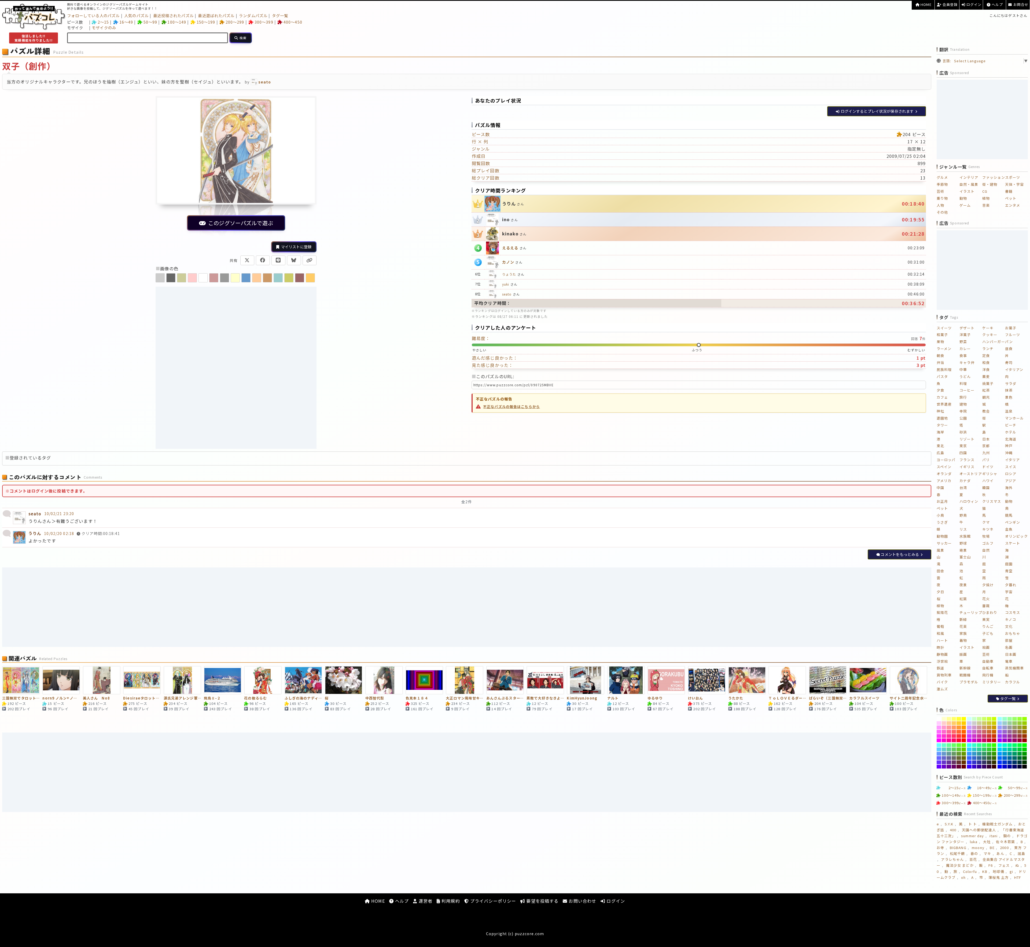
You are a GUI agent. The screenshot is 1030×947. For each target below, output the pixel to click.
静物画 (942, 654)
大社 (987, 841)
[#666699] (949, 758)
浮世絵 (942, 661)
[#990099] (1009, 740)
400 (953, 829)
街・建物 (989, 184)
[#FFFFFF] (939, 719)
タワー (942, 425)
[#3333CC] (974, 762)
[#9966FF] (1000, 732)
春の (974, 853)
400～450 (293, 22)
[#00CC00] (1024, 749)
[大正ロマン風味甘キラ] (464, 680)
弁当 (940, 362)
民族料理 (944, 369)
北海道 (1010, 439)
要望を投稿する (541, 901)
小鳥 (940, 515)
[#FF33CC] (944, 736)
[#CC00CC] (974, 740)
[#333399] (979, 762)
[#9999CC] (1004, 727)
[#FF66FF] (939, 732)
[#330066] (984, 766)
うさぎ (942, 522)
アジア (1010, 480)
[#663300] (964, 762)
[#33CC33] (989, 749)
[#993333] (1019, 736)
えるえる (510, 247)
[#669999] (949, 754)
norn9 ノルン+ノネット (61, 698)
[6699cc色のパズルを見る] (246, 277)
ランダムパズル (253, 15)
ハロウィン (969, 501)
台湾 (963, 487)
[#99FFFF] (1000, 719)
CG (984, 191)
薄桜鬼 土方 (998, 877)
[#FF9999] (949, 727)
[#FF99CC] (944, 727)
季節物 (942, 184)
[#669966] (954, 754)
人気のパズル (136, 15)
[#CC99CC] (974, 727)
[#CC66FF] (969, 732)
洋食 (986, 369)
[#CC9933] (989, 727)
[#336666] (984, 758)
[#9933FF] (1000, 736)
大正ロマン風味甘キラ (464, 698)
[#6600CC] (944, 766)
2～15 (103, 22)
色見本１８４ (417, 698)
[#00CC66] (1014, 749)
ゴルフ (988, 543)
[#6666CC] (944, 758)
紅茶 (986, 390)
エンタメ (1012, 205)
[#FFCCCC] (944, 723)
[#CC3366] (984, 736)
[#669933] (959, 754)
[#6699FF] (939, 754)
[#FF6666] (954, 732)
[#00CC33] (1019, 749)
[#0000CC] (1004, 766)
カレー (965, 348)
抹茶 (1009, 390)
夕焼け (988, 584)
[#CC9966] (984, 727)
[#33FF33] (989, 745)
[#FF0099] (949, 740)
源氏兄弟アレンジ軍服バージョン (182, 698)
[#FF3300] (964, 736)
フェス (1004, 865)
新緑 (963, 619)
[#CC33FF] (969, 736)
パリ (986, 459)
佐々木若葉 (1005, 841)
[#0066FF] (1000, 758)
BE (992, 847)
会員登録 (949, 4)
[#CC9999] (979, 727)
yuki (505, 284)
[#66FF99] (949, 745)
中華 (963, 369)
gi (1011, 871)
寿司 (1009, 362)
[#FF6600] (964, 732)
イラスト (966, 191)
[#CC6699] (979, 732)
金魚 (1009, 529)
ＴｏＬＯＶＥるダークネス (787, 698)
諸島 (1021, 853)
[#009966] (1014, 754)
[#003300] (1024, 762)
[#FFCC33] (959, 723)
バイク (942, 681)
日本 (986, 439)
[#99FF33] (1019, 719)
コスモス (1012, 612)
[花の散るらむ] (263, 680)
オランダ (944, 473)
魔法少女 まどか (960, 865)
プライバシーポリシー (492, 901)
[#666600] (964, 758)
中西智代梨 (374, 698)
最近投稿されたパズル (173, 15)
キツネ (988, 529)
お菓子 (1010, 327)
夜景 (963, 584)
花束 (963, 626)
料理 (963, 383)
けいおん (695, 698)
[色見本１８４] (424, 680)
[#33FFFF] (969, 745)
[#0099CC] (1004, 754)
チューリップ (970, 612)
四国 (963, 452)
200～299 (235, 22)
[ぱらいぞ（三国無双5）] (828, 680)
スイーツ (944, 327)
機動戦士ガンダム (997, 823)
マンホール (1014, 418)
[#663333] (959, 762)
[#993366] (1014, 736)
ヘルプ (997, 4)
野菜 (963, 341)
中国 (940, 487)
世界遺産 (944, 404)
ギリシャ (989, 473)
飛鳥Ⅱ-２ (212, 698)
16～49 (126, 22)
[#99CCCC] (1004, 723)
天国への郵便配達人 (979, 829)
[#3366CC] (974, 758)
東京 (963, 445)
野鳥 (963, 515)
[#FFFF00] (964, 719)
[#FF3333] (959, 736)
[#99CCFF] (1000, 723)
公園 (963, 418)
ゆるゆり (655, 698)
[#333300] (994, 762)
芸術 (940, 191)
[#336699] (979, 758)
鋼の (1007, 835)
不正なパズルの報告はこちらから (511, 406)
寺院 (963, 411)
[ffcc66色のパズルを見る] (310, 277)
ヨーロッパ (946, 459)
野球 (963, 543)
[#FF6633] (959, 732)
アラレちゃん (952, 859)
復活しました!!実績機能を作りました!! (33, 38)
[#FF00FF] (939, 740)
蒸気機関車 (1014, 668)
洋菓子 (965, 334)
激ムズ (942, 688)
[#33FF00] (994, 745)
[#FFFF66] (954, 719)
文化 (1009, 626)
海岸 (940, 432)
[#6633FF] (939, 762)
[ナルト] (626, 680)
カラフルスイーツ (864, 698)
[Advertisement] (236, 327)
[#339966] (984, 754)
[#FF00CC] (944, 740)
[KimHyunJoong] (585, 680)
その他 (942, 212)
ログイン (973, 4)
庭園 (1009, 563)
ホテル (1010, 432)
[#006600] (1024, 758)
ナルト (613, 698)
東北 (940, 445)
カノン (508, 262)
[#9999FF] (1000, 727)
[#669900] (964, 754)
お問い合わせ (581, 901)
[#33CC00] (994, 749)
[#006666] (1014, 758)
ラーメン (944, 348)
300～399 (264, 22)
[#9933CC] (1004, 736)
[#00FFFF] (1000, 745)
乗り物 (942, 198)
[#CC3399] (979, 736)
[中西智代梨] (384, 680)
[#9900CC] (1004, 740)
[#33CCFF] (969, 749)
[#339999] (979, 754)
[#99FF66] (1014, 719)
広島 (940, 452)
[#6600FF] (939, 766)
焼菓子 (988, 383)
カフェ (942, 397)
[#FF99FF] (939, 727)
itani (993, 835)
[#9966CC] (1004, 732)
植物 (986, 198)
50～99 (150, 22)
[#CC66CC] (974, 732)
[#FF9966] (954, 727)
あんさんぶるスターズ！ (505, 698)
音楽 (986, 205)
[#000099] (1009, 766)
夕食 (940, 390)
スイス (1010, 466)
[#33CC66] (984, 749)
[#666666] (954, 758)
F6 (990, 865)
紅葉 (963, 598)
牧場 (986, 536)
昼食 (1009, 348)
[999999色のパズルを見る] (224, 277)
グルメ (942, 177)
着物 (963, 640)
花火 (986, 598)
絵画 (986, 647)
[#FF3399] (949, 736)
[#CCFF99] (979, 719)
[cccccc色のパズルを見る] (160, 277)
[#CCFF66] (984, 719)
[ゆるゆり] (666, 680)
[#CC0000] (994, 740)
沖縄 (1009, 452)
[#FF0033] (959, 740)
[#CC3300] (994, 736)
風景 (940, 550)
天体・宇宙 (1014, 184)
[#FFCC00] (964, 723)
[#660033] (959, 766)
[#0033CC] (1004, 762)
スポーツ (1012, 177)
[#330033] (989, 766)
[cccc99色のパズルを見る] (181, 277)
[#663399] (949, 762)
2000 (1004, 847)
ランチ (988, 348)
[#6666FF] (939, 758)
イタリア (1012, 459)
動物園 (942, 536)
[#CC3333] (989, 736)
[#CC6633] (989, 732)
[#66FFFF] (939, 745)
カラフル (1012, 681)
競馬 (1009, 515)
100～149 (176, 22)
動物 (963, 198)
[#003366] (1014, 762)
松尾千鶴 (957, 853)
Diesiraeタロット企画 (142, 698)
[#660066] (954, 766)
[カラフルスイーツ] (868, 680)
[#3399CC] (974, 754)
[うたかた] (747, 680)
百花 (973, 859)
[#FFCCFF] (939, 723)
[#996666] (1014, 732)
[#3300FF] (969, 766)
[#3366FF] (969, 758)
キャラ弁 (966, 362)
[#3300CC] (974, 766)
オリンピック (1016, 536)
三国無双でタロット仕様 (21, 698)
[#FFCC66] (954, 723)
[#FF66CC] (944, 732)
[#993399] (1009, 736)
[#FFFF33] (959, 719)
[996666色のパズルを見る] (299, 277)
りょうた (509, 274)
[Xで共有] (247, 260)
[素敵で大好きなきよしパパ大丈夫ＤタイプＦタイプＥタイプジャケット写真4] (545, 680)
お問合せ (1020, 4)
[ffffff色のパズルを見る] (203, 277)
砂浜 (963, 432)
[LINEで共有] (278, 260)
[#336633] (989, 758)
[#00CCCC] (1004, 749)
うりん (34, 533)
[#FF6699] (949, 732)
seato (507, 294)
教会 (986, 411)
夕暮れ (1010, 584)
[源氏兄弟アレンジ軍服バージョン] (182, 680)
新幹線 (965, 668)
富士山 (965, 556)
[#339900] (994, 754)
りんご (988, 626)
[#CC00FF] (969, 740)
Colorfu (970, 871)
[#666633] (959, 758)
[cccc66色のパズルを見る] (288, 277)
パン (1009, 341)
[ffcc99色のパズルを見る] (256, 277)
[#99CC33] (1019, 723)
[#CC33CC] (974, 736)
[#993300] (1024, 736)
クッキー (989, 334)
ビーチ (1010, 425)
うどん (965, 376)
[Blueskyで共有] (294, 260)
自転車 (988, 668)
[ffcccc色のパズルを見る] (192, 277)
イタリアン (1014, 369)
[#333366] (984, 762)
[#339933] (989, 754)
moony (978, 847)
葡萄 (940, 626)
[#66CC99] (949, 749)
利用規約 (450, 901)
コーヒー (966, 390)
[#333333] (989, 762)
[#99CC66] (1014, 723)
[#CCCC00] (994, 723)
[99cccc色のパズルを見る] (278, 277)
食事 (963, 355)
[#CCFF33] (989, 719)
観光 (986, 397)
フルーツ (1012, 334)
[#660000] (964, 766)
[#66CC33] (959, 749)
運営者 (424, 901)
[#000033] (1019, 766)
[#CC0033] (989, 740)
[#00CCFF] (1000, 749)
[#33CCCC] (974, 749)
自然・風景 (969, 184)
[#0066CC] (1004, 758)
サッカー (944, 543)
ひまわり (989, 612)
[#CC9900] (994, 727)
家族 (963, 633)
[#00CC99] (1009, 749)
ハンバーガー (993, 341)
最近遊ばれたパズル (216, 15)
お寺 (940, 847)
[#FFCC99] (949, 723)
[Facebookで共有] (263, 260)
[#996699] (1009, 732)
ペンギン (1012, 522)
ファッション (993, 177)
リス (963, 529)
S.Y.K (949, 823)
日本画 (1010, 654)
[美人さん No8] (101, 680)
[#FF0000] (964, 740)
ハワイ (988, 480)
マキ (987, 853)
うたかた (735, 698)
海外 (1009, 487)
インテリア (969, 177)
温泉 (1009, 411)
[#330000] (994, 766)
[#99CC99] (1009, 723)
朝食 (940, 355)
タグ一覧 (280, 15)
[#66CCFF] (939, 749)
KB (984, 871)
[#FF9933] (959, 727)
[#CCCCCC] (974, 723)
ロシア (1010, 473)
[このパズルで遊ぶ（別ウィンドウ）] (236, 166)
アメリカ (944, 480)
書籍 (1009, 191)
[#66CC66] (954, 749)
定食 (986, 355)
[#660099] (949, 766)
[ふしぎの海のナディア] (303, 680)
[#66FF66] (954, 745)
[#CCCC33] (989, 723)
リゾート (966, 439)
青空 (1009, 570)
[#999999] (1009, 727)
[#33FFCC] (974, 745)
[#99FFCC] (1004, 719)
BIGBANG (958, 847)
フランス (966, 459)
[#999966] (1014, 727)
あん (1000, 853)
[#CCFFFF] (969, 719)
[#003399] (1009, 762)
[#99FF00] (1024, 719)
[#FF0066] (954, 740)
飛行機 (988, 675)
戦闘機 (965, 675)
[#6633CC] (944, 762)
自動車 (988, 661)
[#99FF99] (1009, 719)
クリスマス (991, 501)
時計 (940, 647)
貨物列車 (944, 675)
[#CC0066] (984, 740)
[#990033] (1019, 740)
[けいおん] (707, 680)
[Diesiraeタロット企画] (142, 680)
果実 (986, 619)
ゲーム (965, 205)
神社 (940, 411)
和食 (986, 362)
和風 (940, 633)
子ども (988, 633)
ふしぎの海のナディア (303, 698)
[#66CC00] (964, 749)
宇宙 (1009, 591)
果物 (940, 341)
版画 (963, 654)
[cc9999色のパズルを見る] (213, 277)
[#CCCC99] (979, 723)
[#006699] (1009, 758)
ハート (942, 640)
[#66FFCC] (944, 745)
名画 (1009, 647)
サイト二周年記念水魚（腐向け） (908, 698)
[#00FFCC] (1004, 745)
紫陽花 (942, 612)
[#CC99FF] (969, 727)
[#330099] (979, 766)
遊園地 (942, 418)
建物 (963, 404)
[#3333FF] (969, 762)
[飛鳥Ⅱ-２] (222, 680)
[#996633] (1019, 732)
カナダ (965, 480)
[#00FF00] (1024, 745)
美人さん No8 (96, 698)
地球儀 (998, 871)
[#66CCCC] (944, 749)
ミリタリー (991, 681)
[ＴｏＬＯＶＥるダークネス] (787, 680)
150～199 (206, 22)
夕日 (940, 591)
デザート (966, 327)
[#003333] (1019, 762)
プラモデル (969, 681)
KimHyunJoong (582, 698)
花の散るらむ (255, 698)
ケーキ (988, 327)
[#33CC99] (979, 749)
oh (963, 877)
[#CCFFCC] (974, 719)
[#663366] (954, 762)
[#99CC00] (1024, 723)
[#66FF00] (964, 745)
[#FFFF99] (949, 719)
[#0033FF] (1000, 762)
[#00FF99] (1009, 745)
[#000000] (1024, 766)
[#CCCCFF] (969, 723)
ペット (1010, 198)
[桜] (343, 680)
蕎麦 (986, 376)
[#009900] (1024, 754)
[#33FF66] (984, 745)
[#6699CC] (944, 754)
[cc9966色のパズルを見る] (267, 277)
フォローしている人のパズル (93, 15)
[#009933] (1019, 754)
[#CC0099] (979, 740)
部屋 (1009, 640)
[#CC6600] (994, 732)
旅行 (963, 397)
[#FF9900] (964, 727)
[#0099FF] (1000, 754)
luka (973, 841)
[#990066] (1014, 740)
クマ (986, 522)
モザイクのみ (104, 27)
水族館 (965, 536)
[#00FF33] (1019, 745)
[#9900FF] (1000, 740)
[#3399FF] (969, 754)
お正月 (942, 501)
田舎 (940, 570)
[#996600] (1024, 732)
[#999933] (1019, 727)
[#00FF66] (1014, 745)
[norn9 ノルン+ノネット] (61, 680)
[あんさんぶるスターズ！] (505, 680)
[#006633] (1019, 758)
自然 (986, 550)
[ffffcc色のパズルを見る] (235, 277)
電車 (1009, 661)
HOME (925, 4)
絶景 (963, 550)
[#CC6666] (984, 732)
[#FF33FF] (939, 736)
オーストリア (970, 473)
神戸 (1009, 445)
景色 (1009, 397)
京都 (986, 445)
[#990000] (1024, 740)
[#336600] (994, 758)
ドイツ (988, 466)
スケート (1012, 543)
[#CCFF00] (994, 719)
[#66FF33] (959, 745)
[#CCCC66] (984, 723)
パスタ (942, 376)
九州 (986, 452)
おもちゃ (1012, 633)
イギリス (966, 466)
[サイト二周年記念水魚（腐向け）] (908, 680)
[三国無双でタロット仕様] (21, 680)
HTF (1017, 877)
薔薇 (986, 605)
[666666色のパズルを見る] (170, 277)
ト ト (972, 823)
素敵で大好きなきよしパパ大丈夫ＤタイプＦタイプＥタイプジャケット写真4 (545, 698)
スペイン (944, 466)
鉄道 (940, 668)
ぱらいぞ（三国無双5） (828, 698)
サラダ (1010, 383)
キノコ (1010, 619)
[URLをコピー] (310, 260)
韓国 (986, 487)
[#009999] (1009, 754)
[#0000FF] (1000, 766)
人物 (940, 205)
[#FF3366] (954, 736)
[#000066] (1014, 766)
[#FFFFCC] (944, 719)
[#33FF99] (979, 745)
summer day (972, 835)
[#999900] (1024, 727)
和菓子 (942, 334)
